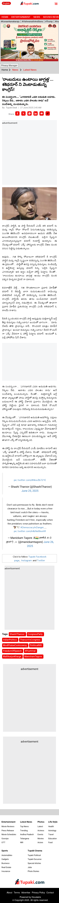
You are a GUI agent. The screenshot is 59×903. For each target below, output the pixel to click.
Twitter (41, 560)
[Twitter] (23, 113)
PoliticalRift (36, 645)
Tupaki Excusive (34, 859)
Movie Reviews (8, 826)
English (6, 3)
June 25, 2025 (29, 490)
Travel (51, 834)
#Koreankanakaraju (10, 21)
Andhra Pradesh (27, 834)
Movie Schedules (9, 834)
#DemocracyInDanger (32, 527)
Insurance (6, 871)
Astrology (52, 830)
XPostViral (30, 651)
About (9, 892)
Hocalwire (36, 896)
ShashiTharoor (17, 634)
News (36, 17)
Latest (40, 826)
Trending (24, 830)
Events (40, 834)
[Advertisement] (29, 154)
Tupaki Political (34, 855)
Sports (5, 850)
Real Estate (6, 867)
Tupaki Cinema (35, 850)
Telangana (24, 838)
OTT (3, 842)
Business (6, 863)
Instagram (26, 560)
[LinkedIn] (35, 113)
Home (5, 17)
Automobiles (7, 855)
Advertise (25, 892)
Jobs (30, 867)
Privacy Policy (38, 892)
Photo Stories (33, 871)
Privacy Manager (9, 65)
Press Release (8, 830)
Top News (24, 826)
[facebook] (17, 113)
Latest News (26, 822)
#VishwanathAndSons (32, 21)
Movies (41, 838)
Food (50, 842)
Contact (50, 892)
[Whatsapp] (29, 113)
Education (52, 838)
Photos (41, 822)
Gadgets (5, 859)
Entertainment (20, 17)
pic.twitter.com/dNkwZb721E (30, 479)
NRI (21, 842)
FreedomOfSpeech (12, 651)
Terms (17, 892)
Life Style (52, 822)
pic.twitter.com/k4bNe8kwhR (30, 531)
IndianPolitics (10, 639)
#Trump (49, 21)
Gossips (5, 838)
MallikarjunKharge (12, 656)
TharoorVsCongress (30, 639)
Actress (41, 830)
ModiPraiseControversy (15, 645)
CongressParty (35, 634)
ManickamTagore (33, 656)
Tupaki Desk (12, 107)
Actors (40, 842)
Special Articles (34, 863)
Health (51, 826)
